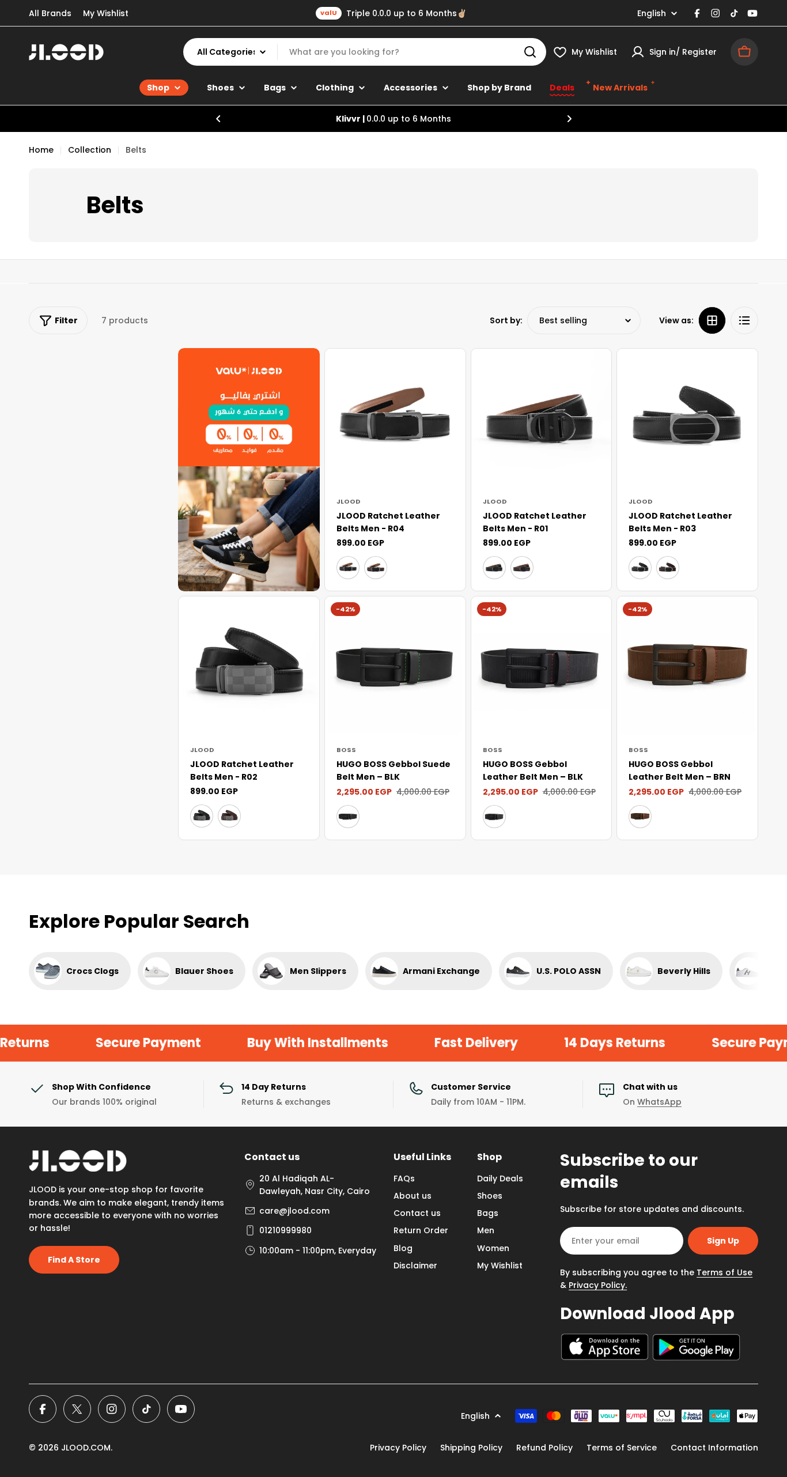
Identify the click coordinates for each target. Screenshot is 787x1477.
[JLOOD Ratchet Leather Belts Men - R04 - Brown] (375, 567)
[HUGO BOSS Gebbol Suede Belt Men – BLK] (395, 666)
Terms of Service (622, 1447)
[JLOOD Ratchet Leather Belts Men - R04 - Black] (348, 567)
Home (41, 150)
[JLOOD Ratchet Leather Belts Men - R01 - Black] (494, 567)
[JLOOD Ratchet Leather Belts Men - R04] (395, 419)
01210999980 (285, 1230)
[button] (218, 119)
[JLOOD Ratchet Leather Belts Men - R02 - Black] (201, 816)
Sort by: (506, 320)
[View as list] (744, 320)
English (651, 13)
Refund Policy (544, 1447)
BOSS (346, 749)
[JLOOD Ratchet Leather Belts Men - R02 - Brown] (229, 816)
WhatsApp (659, 1102)
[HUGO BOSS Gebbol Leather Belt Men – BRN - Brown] (640, 816)
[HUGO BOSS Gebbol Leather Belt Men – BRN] (687, 666)
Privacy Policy (398, 1447)
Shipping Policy (471, 1447)
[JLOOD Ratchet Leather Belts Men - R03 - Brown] (667, 567)
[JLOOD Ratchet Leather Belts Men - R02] (249, 666)
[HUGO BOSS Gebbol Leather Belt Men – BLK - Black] (494, 816)
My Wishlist (105, 13)
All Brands (50, 13)
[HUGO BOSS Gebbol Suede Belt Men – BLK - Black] (348, 816)
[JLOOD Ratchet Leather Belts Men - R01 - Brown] (522, 567)
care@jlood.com (294, 1211)
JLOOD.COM (86, 1447)
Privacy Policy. (598, 1285)
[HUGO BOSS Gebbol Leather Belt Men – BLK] (541, 666)
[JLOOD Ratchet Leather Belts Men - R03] (687, 419)
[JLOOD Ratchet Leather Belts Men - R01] (541, 419)
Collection (89, 150)
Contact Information (714, 1447)
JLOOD (348, 501)
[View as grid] (712, 320)
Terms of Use (724, 1272)
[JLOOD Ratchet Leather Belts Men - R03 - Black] (640, 567)
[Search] (530, 52)
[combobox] (364, 52)
